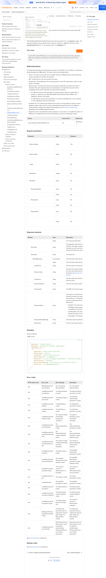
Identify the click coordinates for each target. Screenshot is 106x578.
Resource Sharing (50, 16)
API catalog (78, 16)
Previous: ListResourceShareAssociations (39, 552)
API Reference (70, 16)
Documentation (6, 12)
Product (79, 26)
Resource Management (18, 12)
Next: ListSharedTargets (73, 552)
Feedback (57, 560)
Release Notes (33, 547)
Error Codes (32, 538)
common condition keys (70, 107)
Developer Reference (61, 16)
